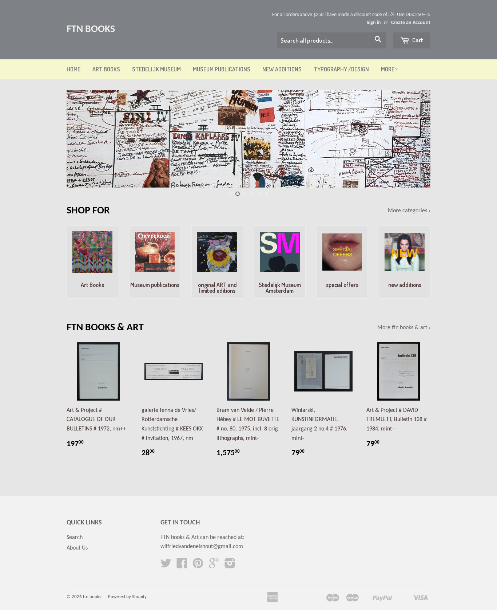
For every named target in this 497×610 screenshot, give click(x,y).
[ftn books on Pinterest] (197, 566)
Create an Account (410, 22)
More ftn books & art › (403, 328)
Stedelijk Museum (156, 69)
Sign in (374, 22)
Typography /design (341, 69)
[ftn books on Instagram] (229, 566)
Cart (417, 40)
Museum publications (221, 69)
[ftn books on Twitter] (165, 566)
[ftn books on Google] (213, 566)
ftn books (91, 29)
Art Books (106, 69)
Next (415, 139)
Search (75, 537)
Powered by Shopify (127, 596)
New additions (282, 69)
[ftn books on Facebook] (181, 566)
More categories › (409, 211)
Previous (82, 139)
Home (73, 69)
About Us (77, 548)
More (387, 69)
